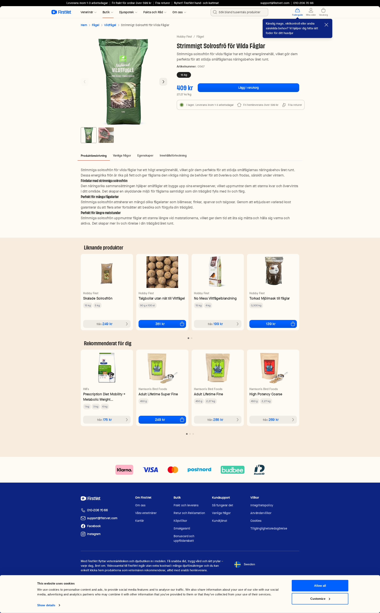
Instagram (94, 534)
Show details (46, 605)
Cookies (255, 521)
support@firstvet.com (274, 3)
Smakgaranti (182, 528)
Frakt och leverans (186, 505)
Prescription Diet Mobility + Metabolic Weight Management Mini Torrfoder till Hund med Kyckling (104, 397)
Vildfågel (110, 25)
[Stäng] (326, 24)
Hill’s (86, 389)
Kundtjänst (219, 521)
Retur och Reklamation (189, 513)
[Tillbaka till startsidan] (61, 12)
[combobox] (239, 12)
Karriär (139, 521)
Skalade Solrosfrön (97, 298)
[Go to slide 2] (106, 135)
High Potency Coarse (265, 394)
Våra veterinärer (145, 513)
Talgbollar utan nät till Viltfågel (162, 298)
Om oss (140, 505)
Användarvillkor (260, 513)
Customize (317, 598)
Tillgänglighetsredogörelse (268, 528)
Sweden (249, 564)
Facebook (94, 526)
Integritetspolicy (261, 505)
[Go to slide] (188, 338)
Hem (84, 25)
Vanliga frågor (221, 513)
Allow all (320, 585)
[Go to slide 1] (89, 135)
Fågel (95, 25)
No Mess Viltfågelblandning (215, 298)
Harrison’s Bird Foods (153, 389)
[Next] (163, 82)
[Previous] (85, 82)
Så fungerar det (222, 505)
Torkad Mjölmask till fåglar (269, 298)
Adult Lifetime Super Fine (158, 394)
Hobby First (184, 37)
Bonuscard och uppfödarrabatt (184, 538)
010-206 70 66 (97, 510)
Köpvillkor (180, 521)
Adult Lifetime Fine (208, 394)
